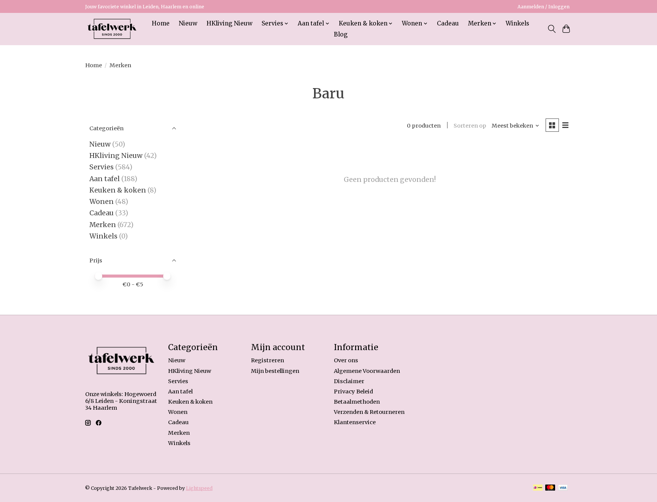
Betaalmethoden (357, 401)
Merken (102, 225)
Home (161, 23)
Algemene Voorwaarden (367, 371)
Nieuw (188, 23)
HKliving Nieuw (229, 23)
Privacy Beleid (353, 391)
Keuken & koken (117, 190)
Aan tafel (105, 179)
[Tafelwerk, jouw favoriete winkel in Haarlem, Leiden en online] (112, 29)
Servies (101, 167)
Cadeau (448, 23)
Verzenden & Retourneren (369, 412)
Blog (341, 34)
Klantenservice (355, 422)
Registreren (267, 360)
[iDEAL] (538, 488)
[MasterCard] (550, 488)
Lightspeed (199, 488)
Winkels (517, 23)
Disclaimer (349, 381)
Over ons (346, 360)
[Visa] (563, 488)
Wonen (101, 201)
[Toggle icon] (551, 29)
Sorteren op (470, 125)
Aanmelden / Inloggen (543, 6)
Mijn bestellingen (275, 371)
